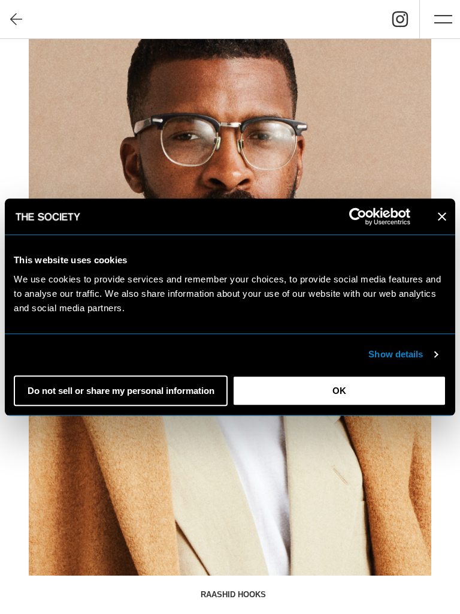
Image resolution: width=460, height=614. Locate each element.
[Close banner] (442, 216)
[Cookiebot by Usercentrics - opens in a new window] (357, 216)
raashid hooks (233, 594)
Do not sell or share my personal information (121, 391)
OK (339, 391)
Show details (395, 354)
